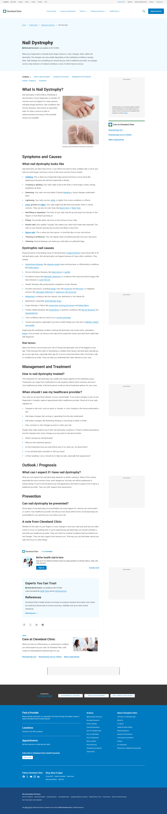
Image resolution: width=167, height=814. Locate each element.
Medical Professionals (141, 2)
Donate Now (159, 2)
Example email (94, 568)
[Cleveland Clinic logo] (30, 551)
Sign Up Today (27, 757)
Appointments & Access (94, 717)
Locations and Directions (68, 11)
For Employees (122, 745)
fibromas (79, 289)
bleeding (66, 192)
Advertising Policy (52, 797)
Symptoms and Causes (61, 77)
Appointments (156, 11)
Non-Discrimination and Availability (32, 800)
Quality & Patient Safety (124, 727)
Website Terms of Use (95, 797)
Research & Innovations (124, 734)
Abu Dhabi (13, 2)
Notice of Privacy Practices (119, 797)
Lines (27, 205)
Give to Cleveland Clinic (94, 731)
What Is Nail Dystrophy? (42, 77)
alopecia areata (53, 264)
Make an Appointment (116, 140)
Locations (120, 724)
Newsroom (70, 776)
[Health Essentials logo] (47, 551)
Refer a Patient (91, 741)
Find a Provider (51, 11)
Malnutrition (30, 296)
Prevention (42, 81)
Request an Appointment (96, 695)
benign (53, 289)
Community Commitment (125, 738)
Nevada (40, 2)
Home (24, 25)
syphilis (67, 272)
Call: (27, 807)
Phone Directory (92, 745)
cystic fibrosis (44, 280)
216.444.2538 (44, 696)
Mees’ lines (76, 208)
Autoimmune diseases (34, 264)
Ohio (46, 2)
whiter (53, 200)
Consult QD (49, 776)
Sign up (41, 568)
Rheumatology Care (116, 130)
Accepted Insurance (93, 720)
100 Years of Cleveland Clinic (126, 717)
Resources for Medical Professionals (129, 748)
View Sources (30, 613)
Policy (126, 113)
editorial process (61, 591)
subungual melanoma (44, 292)
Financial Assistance (93, 727)
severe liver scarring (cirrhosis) (61, 305)
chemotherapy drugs (53, 301)
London (33, 2)
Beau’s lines (64, 208)
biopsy (25, 333)
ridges (43, 205)
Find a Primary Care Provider (122, 695)
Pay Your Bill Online (93, 734)
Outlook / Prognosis (29, 81)
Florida (27, 2)
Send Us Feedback (27, 797)
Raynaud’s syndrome (52, 276)
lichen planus (33, 268)
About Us (120, 720)
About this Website (39, 797)
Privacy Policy (106, 797)
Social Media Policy (63, 797)
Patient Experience (123, 731)
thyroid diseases (88, 310)
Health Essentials (60, 776)
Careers (151, 2)
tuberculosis (57, 272)
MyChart (130, 2)
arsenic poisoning (63, 317)
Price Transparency (93, 738)
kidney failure (83, 305)
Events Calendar (92, 724)
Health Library (33, 25)
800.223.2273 (121, 2)
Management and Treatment (81, 77)
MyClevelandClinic (51, 779)
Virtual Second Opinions (94, 748)
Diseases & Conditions (48, 25)
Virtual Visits (91, 752)
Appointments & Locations (70, 695)
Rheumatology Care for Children (120, 135)
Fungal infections (73, 253)
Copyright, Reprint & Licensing (79, 797)
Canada (20, 2)
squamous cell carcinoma (66, 292)
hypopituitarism (31, 313)
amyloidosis (54, 310)
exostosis (68, 289)
